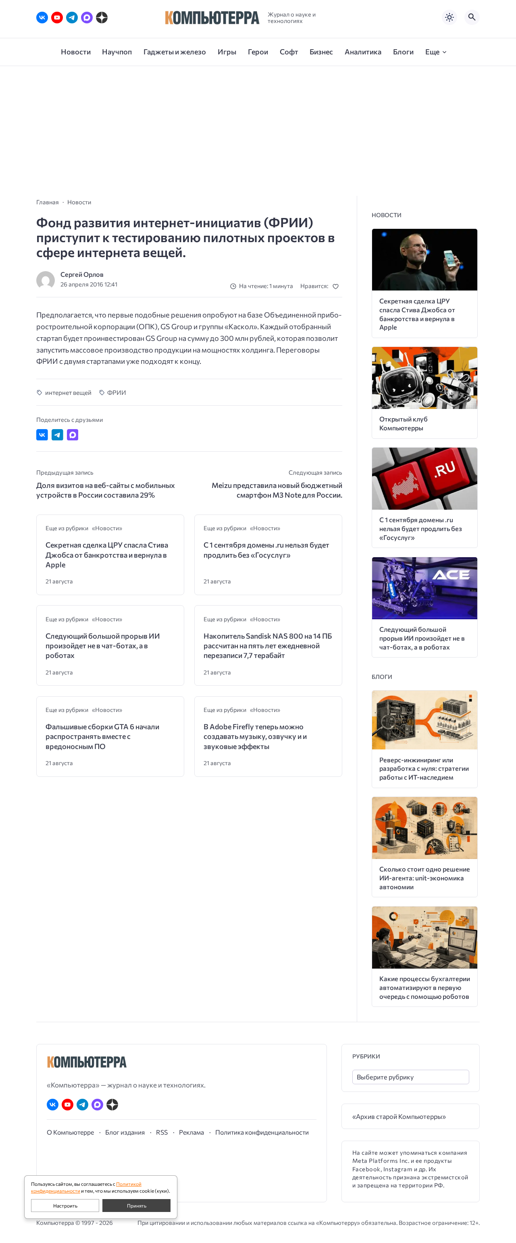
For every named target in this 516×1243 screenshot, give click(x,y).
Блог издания (125, 1132)
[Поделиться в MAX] (73, 435)
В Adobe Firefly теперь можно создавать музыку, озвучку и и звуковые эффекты (255, 736)
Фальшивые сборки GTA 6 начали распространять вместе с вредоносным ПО (102, 736)
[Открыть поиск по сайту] (472, 17)
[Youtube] (57, 17)
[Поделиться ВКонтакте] (42, 435)
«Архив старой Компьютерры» (399, 1116)
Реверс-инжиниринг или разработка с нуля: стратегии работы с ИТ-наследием (424, 768)
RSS (162, 1132)
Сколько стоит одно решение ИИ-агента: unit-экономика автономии (424, 877)
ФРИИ (116, 392)
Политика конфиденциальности (262, 1132)
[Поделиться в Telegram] (57, 435)
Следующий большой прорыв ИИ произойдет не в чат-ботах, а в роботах (103, 645)
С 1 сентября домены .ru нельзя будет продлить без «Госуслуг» (266, 549)
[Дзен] (102, 17)
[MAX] (87, 17)
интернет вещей (68, 392)
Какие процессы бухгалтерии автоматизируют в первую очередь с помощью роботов (424, 987)
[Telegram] (72, 17)
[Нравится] (337, 286)
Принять (136, 1205)
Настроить (65, 1205)
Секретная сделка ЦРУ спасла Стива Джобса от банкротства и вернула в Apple (107, 554)
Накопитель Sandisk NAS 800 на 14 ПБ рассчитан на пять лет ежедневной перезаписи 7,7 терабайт (268, 645)
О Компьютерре (70, 1132)
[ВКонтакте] (42, 17)
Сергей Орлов (82, 274)
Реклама (191, 1132)
